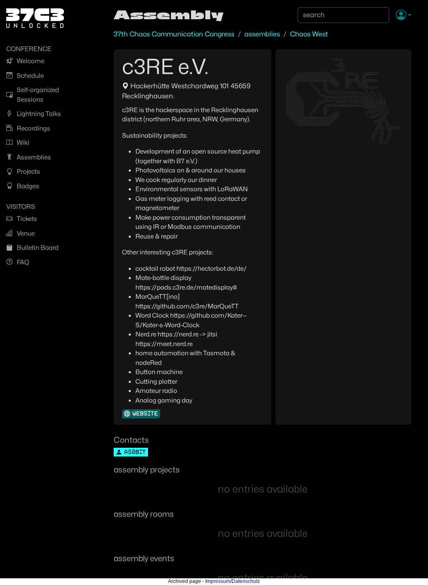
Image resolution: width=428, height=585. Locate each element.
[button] (403, 15)
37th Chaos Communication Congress (174, 34)
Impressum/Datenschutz (232, 581)
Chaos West (309, 34)
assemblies (262, 34)
